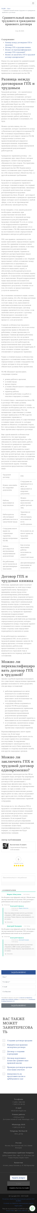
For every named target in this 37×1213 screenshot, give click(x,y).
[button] (32, 1208)
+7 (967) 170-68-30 (18, 1104)
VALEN (3, 8)
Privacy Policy (10, 1210)
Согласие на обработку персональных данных (18, 1203)
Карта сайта (18, 1206)
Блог (9, 8)
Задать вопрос (18, 1005)
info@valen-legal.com (18, 1111)
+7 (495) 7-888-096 (18, 1102)
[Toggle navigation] (33, 3)
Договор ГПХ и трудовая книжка (18, 47)
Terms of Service (22, 1210)
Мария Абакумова (23, 908)
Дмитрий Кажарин (24, 940)
